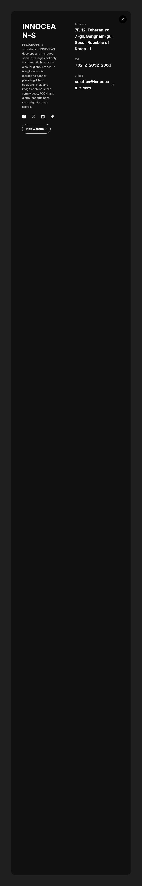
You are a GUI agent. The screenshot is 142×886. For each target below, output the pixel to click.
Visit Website (35, 129)
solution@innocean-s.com (92, 84)
